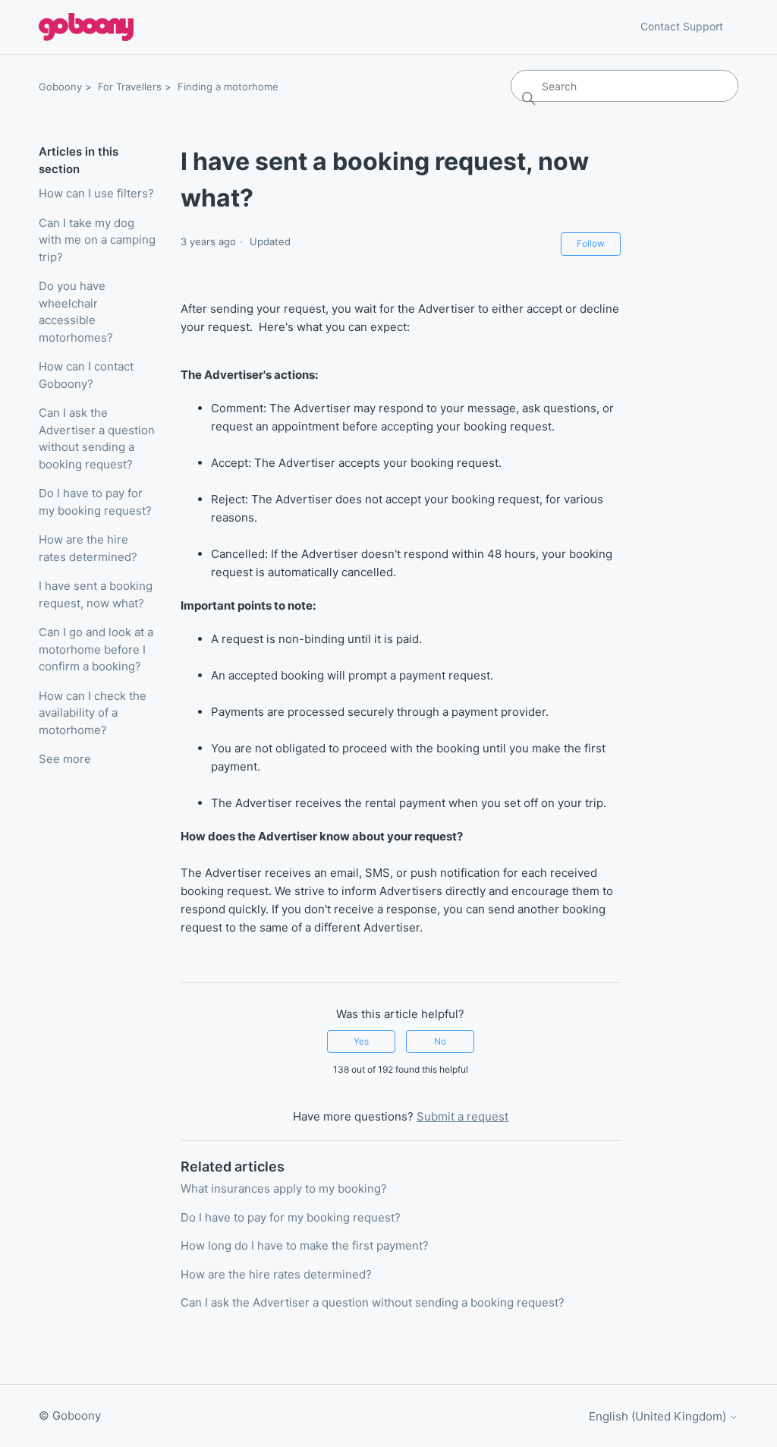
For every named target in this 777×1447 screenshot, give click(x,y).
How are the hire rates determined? (88, 548)
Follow (591, 243)
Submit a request (462, 1116)
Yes (361, 1041)
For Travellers (130, 86)
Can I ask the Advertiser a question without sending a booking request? (97, 438)
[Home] (86, 27)
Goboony (60, 86)
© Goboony (70, 1415)
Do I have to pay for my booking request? (95, 502)
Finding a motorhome (228, 86)
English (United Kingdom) (659, 1416)
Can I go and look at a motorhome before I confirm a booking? (96, 649)
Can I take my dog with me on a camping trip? (97, 240)
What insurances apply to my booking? (284, 1188)
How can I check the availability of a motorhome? (92, 713)
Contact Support (681, 26)
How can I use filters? (96, 193)
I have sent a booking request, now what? (96, 594)
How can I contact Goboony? (86, 375)
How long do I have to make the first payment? (305, 1245)
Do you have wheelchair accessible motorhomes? (76, 312)
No (440, 1041)
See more (65, 759)
